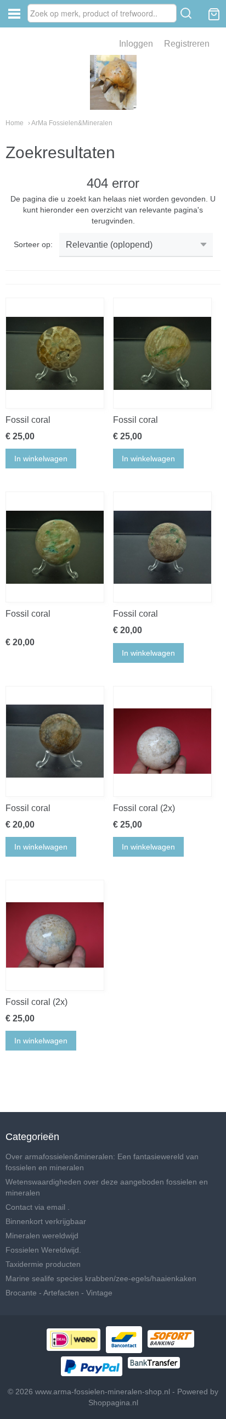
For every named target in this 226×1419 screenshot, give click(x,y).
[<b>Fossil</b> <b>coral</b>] (55, 353)
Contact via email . (37, 1207)
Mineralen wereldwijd (41, 1235)
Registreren (187, 43)
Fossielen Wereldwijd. (43, 1249)
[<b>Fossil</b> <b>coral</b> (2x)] (162, 741)
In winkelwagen (40, 458)
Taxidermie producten (43, 1264)
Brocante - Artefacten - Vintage (58, 1292)
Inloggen (136, 43)
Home (14, 123)
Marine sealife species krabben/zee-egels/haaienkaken (100, 1278)
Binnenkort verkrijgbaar (45, 1221)
